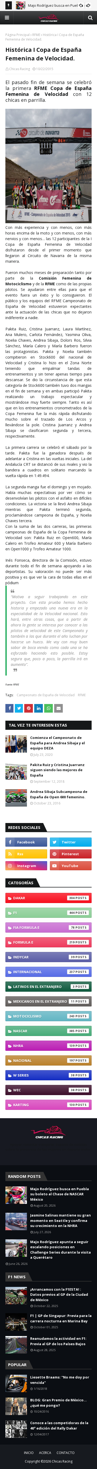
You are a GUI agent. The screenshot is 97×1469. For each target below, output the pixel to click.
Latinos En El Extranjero (44, 986)
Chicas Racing (19, 69)
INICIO (29, 1452)
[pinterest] (71, 853)
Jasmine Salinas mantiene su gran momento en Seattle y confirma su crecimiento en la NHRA (60, 1220)
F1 (44, 912)
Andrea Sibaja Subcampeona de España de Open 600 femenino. (58, 794)
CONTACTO (66, 1452)
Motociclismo (44, 1016)
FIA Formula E (44, 927)
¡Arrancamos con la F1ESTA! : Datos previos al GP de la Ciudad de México (59, 1294)
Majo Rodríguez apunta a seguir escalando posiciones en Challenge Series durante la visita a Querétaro (60, 1249)
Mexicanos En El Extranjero (44, 1001)
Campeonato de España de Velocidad (46, 695)
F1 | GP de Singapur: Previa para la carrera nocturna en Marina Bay (61, 1318)
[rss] (26, 853)
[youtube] (71, 865)
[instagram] (26, 865)
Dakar (44, 898)
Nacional (44, 1060)
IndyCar (44, 957)
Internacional (44, 971)
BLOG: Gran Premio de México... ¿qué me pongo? (58, 1403)
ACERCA (45, 1452)
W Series (44, 1075)
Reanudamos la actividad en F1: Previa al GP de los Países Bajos (58, 1341)
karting (44, 1104)
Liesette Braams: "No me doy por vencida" (59, 1380)
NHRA (44, 1045)
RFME (36, 35)
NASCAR (44, 1030)
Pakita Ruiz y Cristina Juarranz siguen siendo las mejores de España (57, 770)
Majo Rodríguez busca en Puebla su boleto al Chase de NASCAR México (59, 1194)
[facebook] (26, 842)
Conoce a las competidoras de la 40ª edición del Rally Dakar (59, 1425)
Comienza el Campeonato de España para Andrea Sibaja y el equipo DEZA (57, 742)
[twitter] (71, 842)
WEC (44, 1090)
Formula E (44, 942)
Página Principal (17, 35)
